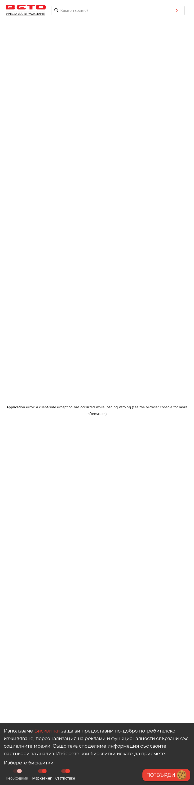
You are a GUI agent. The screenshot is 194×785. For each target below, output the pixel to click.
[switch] (44, 771)
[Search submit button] (176, 10)
